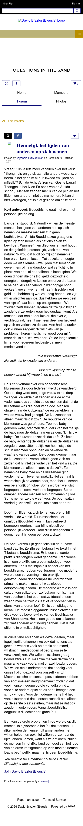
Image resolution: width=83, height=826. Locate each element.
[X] (6, 83)
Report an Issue (28, 799)
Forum (22, 101)
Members (61, 92)
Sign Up (8, 3)
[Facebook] (16, 83)
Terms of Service (54, 799)
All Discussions (13, 121)
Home (21, 92)
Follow (44, 781)
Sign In (76, 3)
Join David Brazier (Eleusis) (25, 771)
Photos (61, 101)
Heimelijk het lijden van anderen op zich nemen (43, 148)
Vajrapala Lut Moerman (29, 157)
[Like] (75, 136)
